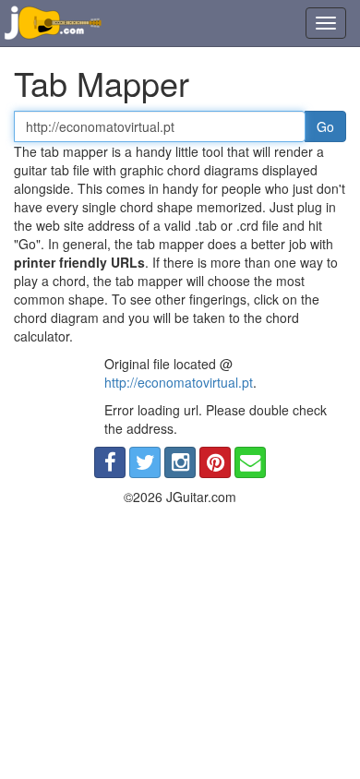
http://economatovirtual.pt (178, 382)
